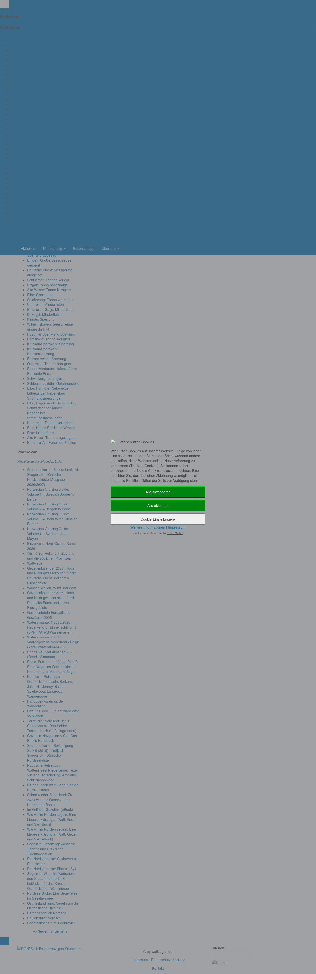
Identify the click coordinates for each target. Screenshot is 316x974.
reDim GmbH (175, 533)
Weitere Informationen (147, 527)
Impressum (177, 527)
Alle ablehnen (158, 505)
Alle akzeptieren (158, 491)
